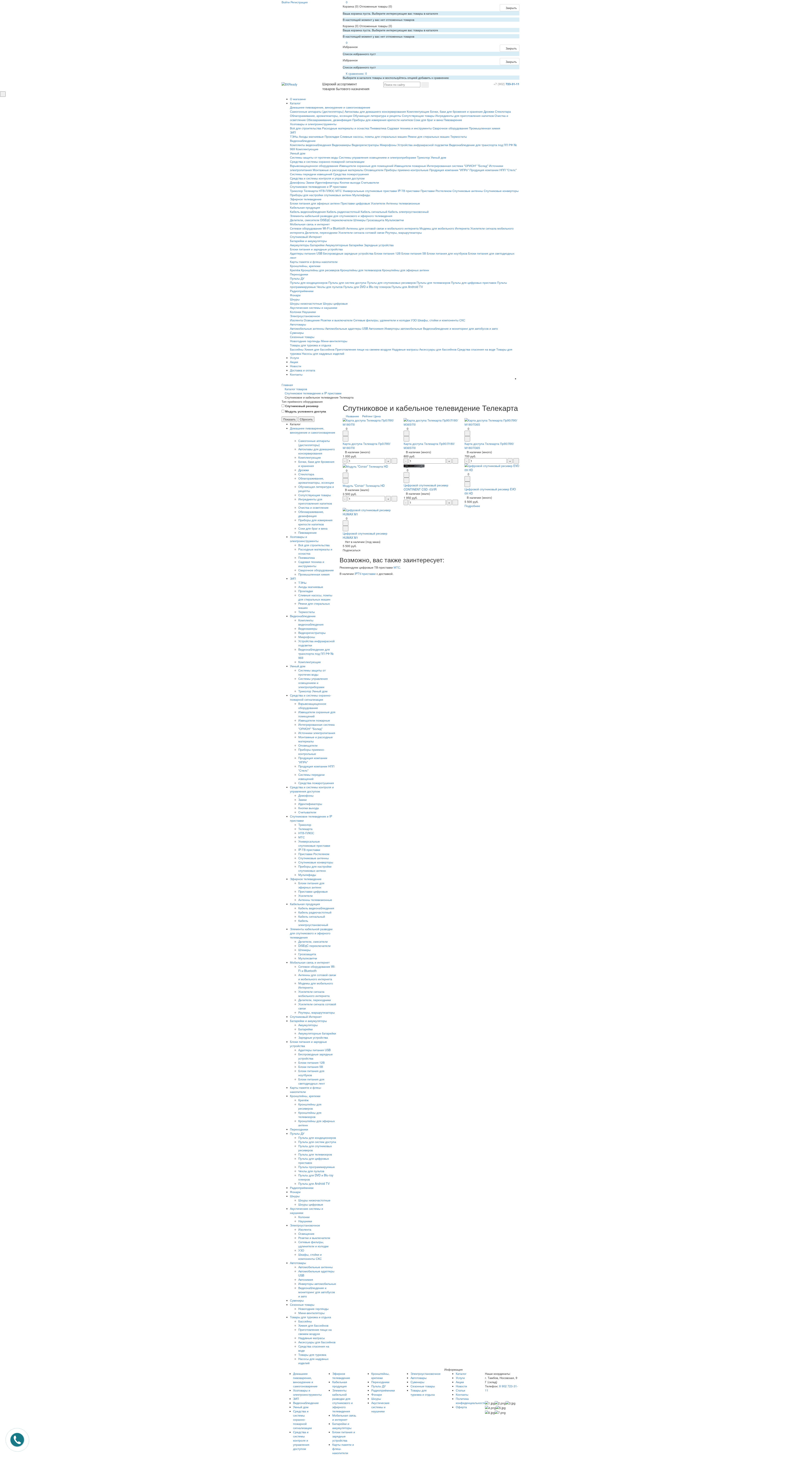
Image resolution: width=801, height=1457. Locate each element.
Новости (295, 366)
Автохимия (376, 328)
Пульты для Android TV (407, 287)
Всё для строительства (305, 128)
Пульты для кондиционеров (308, 282)
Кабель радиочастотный (343, 211)
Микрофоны (388, 145)
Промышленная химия (484, 128)
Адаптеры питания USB (306, 253)
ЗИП (293, 132)
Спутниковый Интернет (306, 237)
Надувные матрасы (405, 349)
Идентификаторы (327, 182)
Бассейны (297, 349)
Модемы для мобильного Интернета (444, 228)
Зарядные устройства (379, 245)
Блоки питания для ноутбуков (447, 253)
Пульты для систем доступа (347, 282)
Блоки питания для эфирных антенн (315, 203)
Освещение (312, 320)
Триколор (296, 191)
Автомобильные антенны (307, 328)
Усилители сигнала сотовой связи (361, 232)
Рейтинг (368, 416)
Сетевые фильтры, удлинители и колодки (381, 320)
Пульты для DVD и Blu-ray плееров (367, 287)
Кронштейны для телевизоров (360, 270)
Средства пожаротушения (351, 174)
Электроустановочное (305, 316)
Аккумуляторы (299, 245)
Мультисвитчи (394, 220)
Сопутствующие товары (418, 116)
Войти (286, 2)
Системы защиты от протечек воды (314, 157)
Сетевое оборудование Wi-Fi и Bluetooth (317, 228)
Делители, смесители (304, 220)
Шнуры (295, 299)
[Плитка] (509, 416)
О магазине (298, 99)
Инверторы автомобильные (403, 328)
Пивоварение (453, 120)
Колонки (295, 312)
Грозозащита (375, 220)
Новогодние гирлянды (305, 341)
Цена (377, 416)
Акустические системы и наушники (313, 307)
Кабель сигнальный (374, 211)
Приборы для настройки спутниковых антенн (320, 195)
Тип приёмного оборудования (302, 401)
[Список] (512, 416)
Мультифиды (361, 195)
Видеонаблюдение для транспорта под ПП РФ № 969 (316, 653)
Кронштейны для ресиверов (320, 270)
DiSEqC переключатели (336, 220)
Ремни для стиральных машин (429, 136)
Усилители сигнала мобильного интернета (314, 993)
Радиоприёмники (302, 291)
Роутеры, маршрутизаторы (403, 232)
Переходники (299, 274)
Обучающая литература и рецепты (377, 116)
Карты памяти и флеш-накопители (314, 262)
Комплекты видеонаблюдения (310, 145)
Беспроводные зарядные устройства (348, 253)
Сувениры (297, 333)
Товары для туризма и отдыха (310, 345)
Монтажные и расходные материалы (338, 170)
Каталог (295, 103)
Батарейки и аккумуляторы (308, 241)
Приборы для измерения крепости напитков (382, 120)
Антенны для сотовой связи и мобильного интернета (382, 228)
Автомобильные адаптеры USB (346, 328)
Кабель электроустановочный (408, 211)
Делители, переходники (321, 232)
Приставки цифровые (355, 203)
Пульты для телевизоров (433, 282)
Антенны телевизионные (403, 203)
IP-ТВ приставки (409, 191)
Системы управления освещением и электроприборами (377, 157)
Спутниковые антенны (467, 191)
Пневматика (378, 128)
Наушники (309, 312)
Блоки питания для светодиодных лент (311, 1081)
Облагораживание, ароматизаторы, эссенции (321, 116)
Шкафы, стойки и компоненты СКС (441, 320)
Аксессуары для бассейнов (437, 349)
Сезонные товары (302, 337)
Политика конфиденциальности (470, 1400)
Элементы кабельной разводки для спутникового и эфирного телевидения (341, 216)
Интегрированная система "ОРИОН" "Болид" (457, 166)
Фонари (295, 295)
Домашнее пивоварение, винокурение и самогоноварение (330, 107)
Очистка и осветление (313, 507)
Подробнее (472, 506)
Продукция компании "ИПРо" (449, 170)
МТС (338, 191)
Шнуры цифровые (335, 303)
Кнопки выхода (350, 182)
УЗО (414, 320)
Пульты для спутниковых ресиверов (391, 282)
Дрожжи (489, 111)
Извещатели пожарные (410, 166)
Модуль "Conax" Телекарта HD (364, 485)
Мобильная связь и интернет (310, 224)
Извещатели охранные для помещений (366, 166)
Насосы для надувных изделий (323, 353)
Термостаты (458, 136)
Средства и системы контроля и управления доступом (327, 178)
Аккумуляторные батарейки (344, 245)
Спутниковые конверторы (501, 191)
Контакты (296, 374)
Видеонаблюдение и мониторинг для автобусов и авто (460, 328)
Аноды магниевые (311, 136)
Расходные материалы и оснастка (345, 128)
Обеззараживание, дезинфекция (329, 120)
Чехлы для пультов (330, 287)
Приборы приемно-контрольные (406, 170)
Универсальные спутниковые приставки (370, 191)
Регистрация (299, 2)
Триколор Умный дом (431, 157)
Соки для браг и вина (428, 120)
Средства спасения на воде (476, 349)
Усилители (378, 203)
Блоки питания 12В (387, 253)
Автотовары (298, 324)
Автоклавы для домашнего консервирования (375, 111)
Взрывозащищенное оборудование (314, 166)
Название (352, 416)
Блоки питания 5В (413, 253)
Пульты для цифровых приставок (473, 282)
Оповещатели (373, 170)
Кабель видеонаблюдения (308, 211)
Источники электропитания (316, 733)
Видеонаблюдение (303, 141)
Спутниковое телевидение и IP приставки (318, 186)
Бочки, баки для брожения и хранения (456, 111)
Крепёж (295, 270)
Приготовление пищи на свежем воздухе (363, 349)
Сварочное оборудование (450, 128)
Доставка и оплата (302, 370)
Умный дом (297, 153)
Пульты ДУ (297, 278)
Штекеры (359, 220)
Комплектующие (418, 111)
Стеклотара (503, 111)
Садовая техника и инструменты (409, 128)
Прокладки (332, 136)
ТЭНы (294, 136)
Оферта (461, 1407)
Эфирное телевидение (305, 199)
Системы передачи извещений (311, 174)
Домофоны (297, 182)
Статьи (460, 1390)
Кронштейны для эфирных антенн (405, 270)
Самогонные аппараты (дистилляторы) (317, 111)
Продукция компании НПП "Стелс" (493, 170)
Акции (294, 362)
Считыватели (370, 182)
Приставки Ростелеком (436, 191)
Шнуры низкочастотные (306, 303)
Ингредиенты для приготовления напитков (464, 116)
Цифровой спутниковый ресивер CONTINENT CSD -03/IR (426, 487)
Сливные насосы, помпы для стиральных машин (373, 136)
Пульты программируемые (316, 1167)
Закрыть (511, 8)
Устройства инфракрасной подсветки (422, 145)
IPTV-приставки (365, 573)
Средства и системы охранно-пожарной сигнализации (327, 161)
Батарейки (317, 245)
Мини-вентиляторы (334, 341)
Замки (310, 182)
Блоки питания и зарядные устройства (316, 249)
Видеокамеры (341, 145)
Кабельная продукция (305, 207)
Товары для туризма (312, 1354)
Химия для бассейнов (319, 349)
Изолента (296, 320)
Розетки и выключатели (337, 320)
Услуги (294, 358)
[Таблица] (515, 416)
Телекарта (311, 191)
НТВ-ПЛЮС (327, 191)
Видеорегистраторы (365, 145)
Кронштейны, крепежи (305, 266)
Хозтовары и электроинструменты (313, 124)
